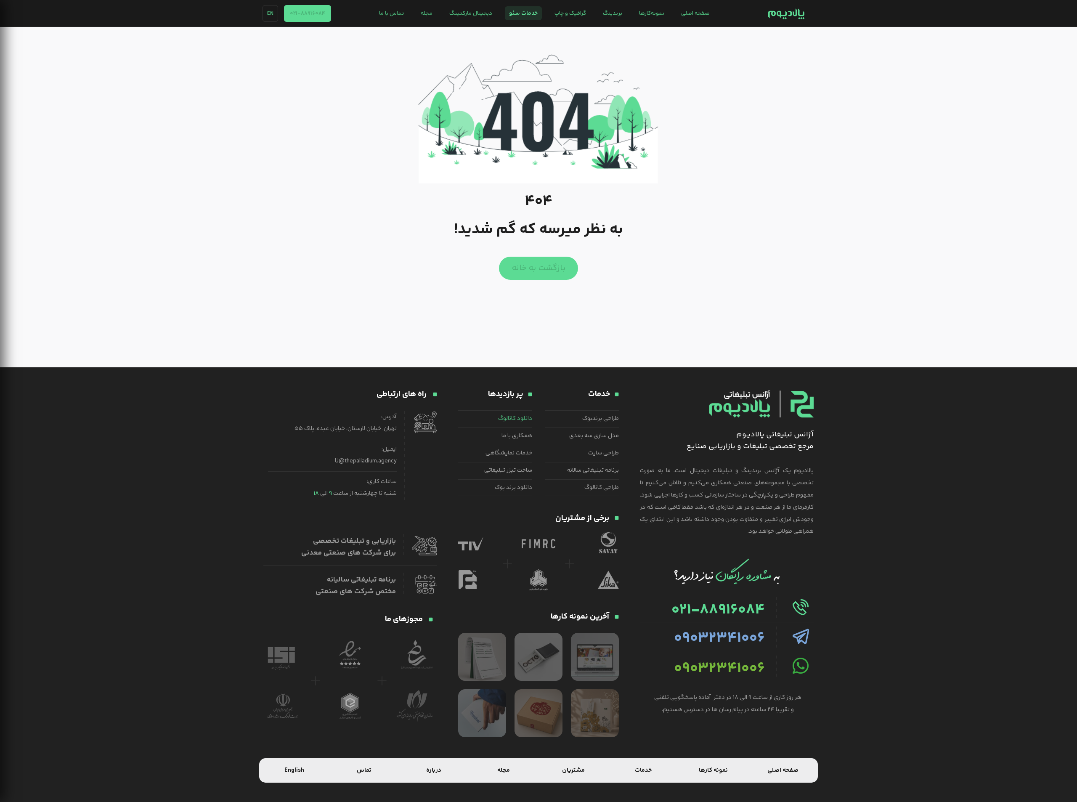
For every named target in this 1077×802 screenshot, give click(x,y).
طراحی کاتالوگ (601, 487)
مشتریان (573, 770)
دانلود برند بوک (513, 487)
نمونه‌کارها (651, 13)
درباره (433, 770)
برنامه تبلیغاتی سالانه (593, 470)
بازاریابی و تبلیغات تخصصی (354, 541)
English (294, 770)
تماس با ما (391, 13)
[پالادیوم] (786, 13)
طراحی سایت (603, 453)
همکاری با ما (516, 436)
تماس (364, 770)
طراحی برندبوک (600, 418)
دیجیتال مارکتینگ (470, 13)
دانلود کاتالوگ (515, 418)
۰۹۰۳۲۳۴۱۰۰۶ (719, 638)
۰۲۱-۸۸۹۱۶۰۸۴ (307, 13)
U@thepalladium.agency (366, 461)
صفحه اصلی (695, 13)
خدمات (643, 770)
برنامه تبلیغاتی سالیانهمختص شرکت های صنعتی (356, 586)
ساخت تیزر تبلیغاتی (508, 470)
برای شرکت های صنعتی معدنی (348, 553)
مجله (426, 13)
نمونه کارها (713, 770)
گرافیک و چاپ (570, 13)
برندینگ (612, 13)
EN (270, 13)
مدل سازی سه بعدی (594, 436)
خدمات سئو (523, 13)
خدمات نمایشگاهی (508, 453)
